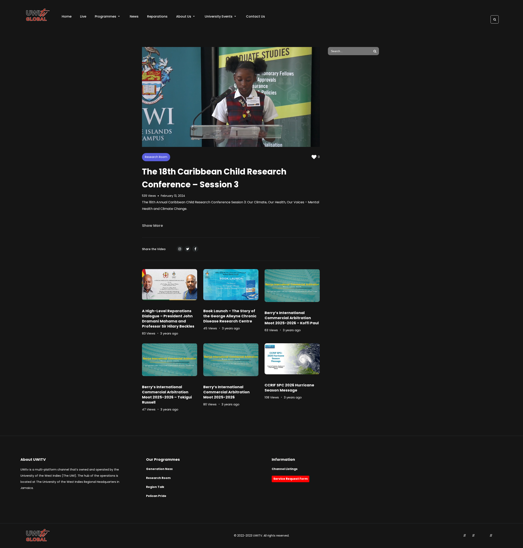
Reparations (157, 16)
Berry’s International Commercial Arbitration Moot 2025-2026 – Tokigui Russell (167, 394)
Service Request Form (290, 479)
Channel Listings (284, 469)
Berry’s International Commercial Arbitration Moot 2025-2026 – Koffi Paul (292, 317)
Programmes (105, 16)
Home (67, 16)
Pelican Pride (156, 496)
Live (83, 16)
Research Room (156, 157)
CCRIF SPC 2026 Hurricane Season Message (289, 387)
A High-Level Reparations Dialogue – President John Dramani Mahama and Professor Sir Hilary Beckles (168, 318)
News (134, 16)
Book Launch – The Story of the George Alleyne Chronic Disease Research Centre (229, 316)
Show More (152, 225)
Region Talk (155, 487)
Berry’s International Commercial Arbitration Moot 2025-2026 (226, 392)
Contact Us (255, 16)
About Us (183, 16)
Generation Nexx (159, 469)
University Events (218, 16)
